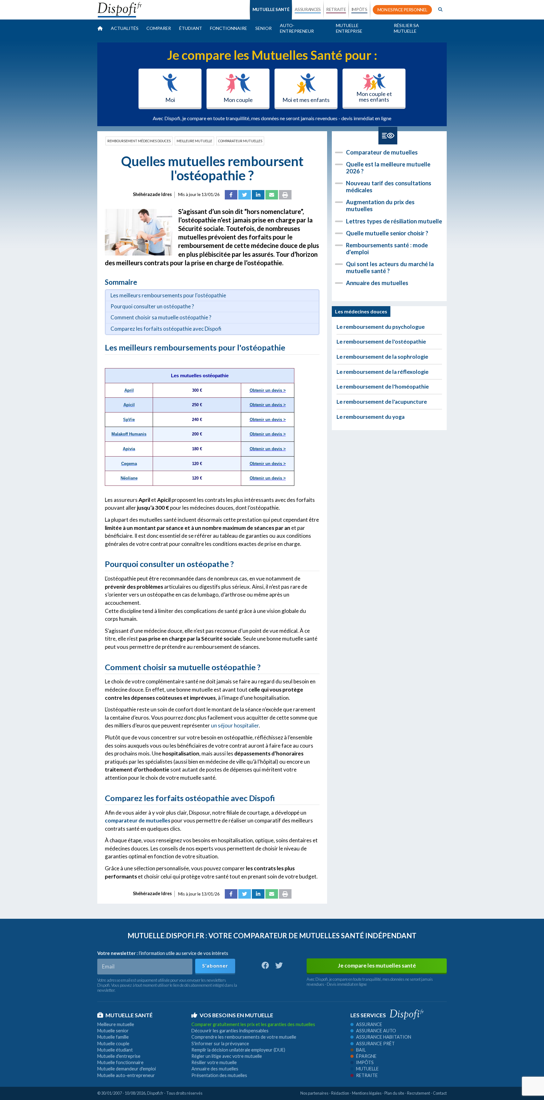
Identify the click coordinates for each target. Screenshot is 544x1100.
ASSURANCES (308, 9)
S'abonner (215, 965)
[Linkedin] (258, 194)
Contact (440, 1093)
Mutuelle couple (113, 1043)
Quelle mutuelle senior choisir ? (387, 233)
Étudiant (190, 28)
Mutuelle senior (113, 1030)
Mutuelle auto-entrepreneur (126, 1075)
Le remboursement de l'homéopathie (383, 386)
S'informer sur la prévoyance (220, 1043)
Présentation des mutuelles (219, 1075)
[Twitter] (244, 194)
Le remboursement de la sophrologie (382, 356)
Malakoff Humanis (128, 434)
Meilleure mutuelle (194, 141)
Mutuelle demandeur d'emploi (126, 1068)
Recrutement (418, 1093)
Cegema (129, 463)
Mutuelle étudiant (115, 1049)
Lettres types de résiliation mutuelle (394, 221)
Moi (170, 99)
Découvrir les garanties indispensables (230, 1030)
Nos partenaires (314, 1093)
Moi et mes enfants (306, 99)
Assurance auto (376, 1030)
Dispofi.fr (155, 1093)
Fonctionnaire (228, 28)
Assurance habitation (383, 1037)
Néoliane (129, 478)
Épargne (366, 1056)
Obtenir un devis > (268, 390)
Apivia (129, 448)
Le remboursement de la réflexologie (382, 371)
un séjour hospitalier (235, 725)
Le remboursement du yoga (371, 416)
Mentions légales (367, 1093)
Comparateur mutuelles (240, 141)
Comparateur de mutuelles (382, 152)
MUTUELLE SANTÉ (271, 9)
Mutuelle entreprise (349, 28)
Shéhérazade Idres (152, 194)
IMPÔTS (359, 9)
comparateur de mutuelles (137, 820)
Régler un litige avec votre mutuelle (226, 1056)
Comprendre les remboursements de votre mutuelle (243, 1037)
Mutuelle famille (113, 1037)
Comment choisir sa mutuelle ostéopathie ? (160, 317)
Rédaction (340, 1093)
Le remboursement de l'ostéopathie (381, 341)
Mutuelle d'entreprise (118, 1056)
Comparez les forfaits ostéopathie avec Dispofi (165, 328)
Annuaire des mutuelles (377, 282)
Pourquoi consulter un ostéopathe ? (152, 306)
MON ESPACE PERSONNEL (402, 9)
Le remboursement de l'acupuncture (382, 401)
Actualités (125, 28)
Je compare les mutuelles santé (377, 965)
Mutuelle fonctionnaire (120, 1062)
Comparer (158, 28)
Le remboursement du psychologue (381, 326)
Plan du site (394, 1093)
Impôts (365, 1062)
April (129, 390)
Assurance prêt (375, 1043)
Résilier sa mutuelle (406, 28)
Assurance (369, 1024)
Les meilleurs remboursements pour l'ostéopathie (168, 295)
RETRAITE (336, 9)
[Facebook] (231, 194)
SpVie (129, 419)
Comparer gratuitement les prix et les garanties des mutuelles (253, 1024)
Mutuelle (367, 1068)
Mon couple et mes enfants (374, 96)
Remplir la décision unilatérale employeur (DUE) (238, 1049)
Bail (361, 1049)
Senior (263, 28)
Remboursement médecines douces (139, 141)
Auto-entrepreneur (297, 28)
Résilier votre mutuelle (214, 1062)
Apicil (129, 404)
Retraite (367, 1075)
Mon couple (238, 99)
